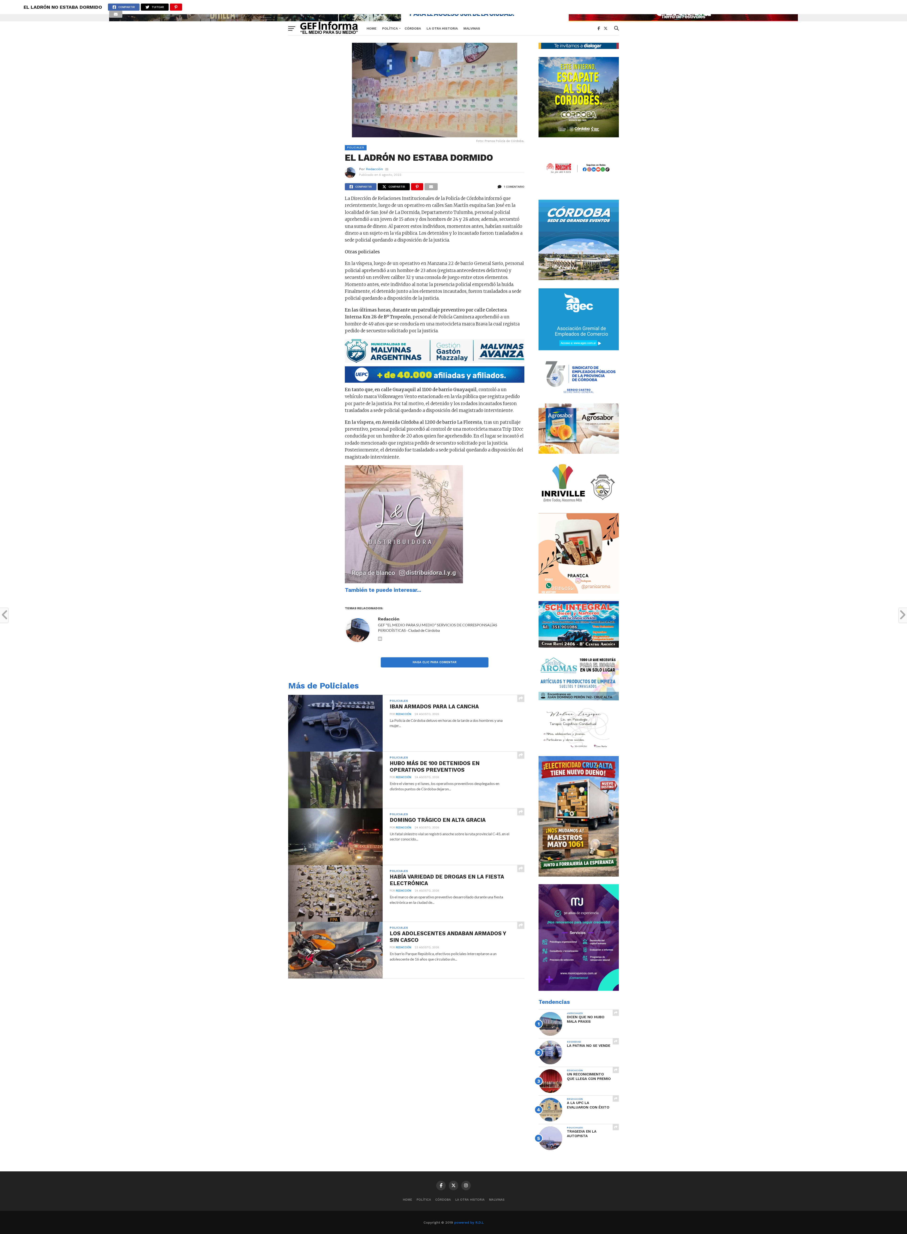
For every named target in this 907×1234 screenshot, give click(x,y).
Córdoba (413, 28)
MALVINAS (471, 28)
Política (390, 28)
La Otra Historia (442, 28)
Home (371, 28)
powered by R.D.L (469, 1222)
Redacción (374, 169)
